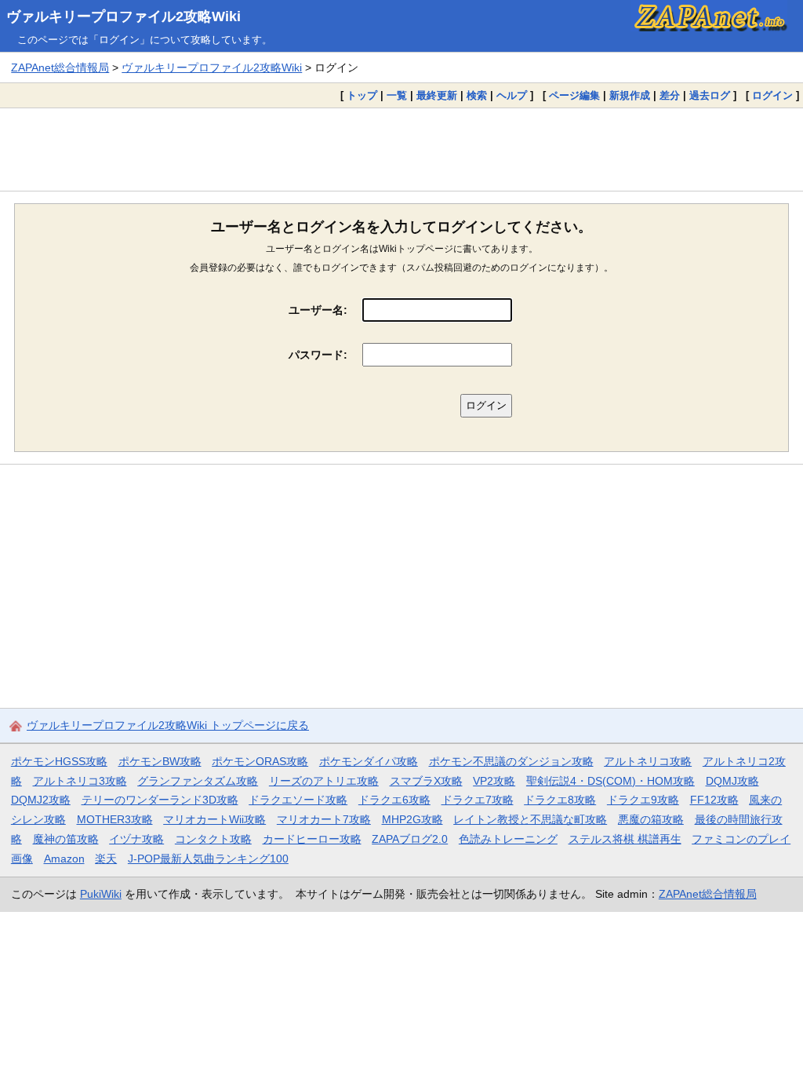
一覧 (397, 95)
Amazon (64, 858)
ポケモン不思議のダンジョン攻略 (511, 761)
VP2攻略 (494, 781)
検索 (477, 95)
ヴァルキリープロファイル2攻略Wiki (123, 16)
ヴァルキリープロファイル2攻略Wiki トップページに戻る (168, 725)
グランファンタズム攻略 (197, 781)
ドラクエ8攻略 (560, 799)
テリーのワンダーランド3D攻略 (160, 799)
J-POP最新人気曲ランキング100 (208, 858)
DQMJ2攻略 (41, 799)
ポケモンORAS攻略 (260, 761)
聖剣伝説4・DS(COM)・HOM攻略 (610, 781)
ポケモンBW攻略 (160, 761)
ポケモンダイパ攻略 (368, 761)
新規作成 (629, 95)
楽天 (106, 858)
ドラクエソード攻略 (298, 799)
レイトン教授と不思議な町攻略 (530, 819)
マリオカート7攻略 (324, 819)
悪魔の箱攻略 (651, 819)
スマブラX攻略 (426, 781)
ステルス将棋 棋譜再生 (625, 839)
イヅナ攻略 (136, 839)
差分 (669, 95)
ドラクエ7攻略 (477, 799)
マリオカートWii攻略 (214, 819)
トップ (362, 95)
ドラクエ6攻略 (394, 799)
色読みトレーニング (508, 839)
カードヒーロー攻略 (312, 839)
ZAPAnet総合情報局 (60, 67)
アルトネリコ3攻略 (80, 781)
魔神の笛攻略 (66, 839)
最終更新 (436, 95)
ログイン (772, 95)
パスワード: (318, 354)
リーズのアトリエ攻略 (324, 781)
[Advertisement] (401, 149)
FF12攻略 (714, 799)
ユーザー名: (318, 310)
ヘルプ (511, 95)
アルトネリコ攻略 (648, 761)
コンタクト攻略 (213, 839)
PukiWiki (101, 894)
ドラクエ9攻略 (643, 799)
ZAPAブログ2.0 (410, 839)
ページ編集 (574, 95)
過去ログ (709, 95)
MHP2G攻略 (412, 819)
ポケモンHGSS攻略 (59, 761)
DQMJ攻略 (732, 781)
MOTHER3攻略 (115, 819)
